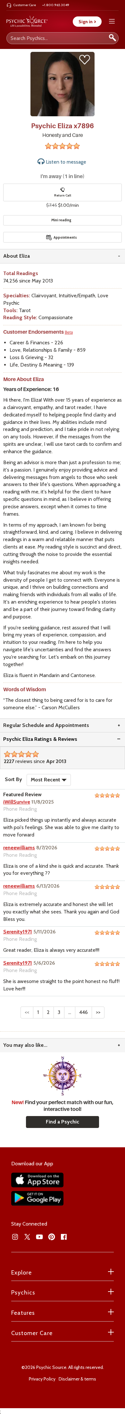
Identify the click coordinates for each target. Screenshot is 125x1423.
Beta (69, 332)
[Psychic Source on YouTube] (39, 1237)
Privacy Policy (42, 1379)
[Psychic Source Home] (27, 21)
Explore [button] (21, 1272)
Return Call (62, 195)
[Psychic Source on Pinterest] (51, 1237)
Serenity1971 (17, 932)
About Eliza (16, 256)
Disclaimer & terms (77, 1379)
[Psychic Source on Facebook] (64, 1237)
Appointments (65, 237)
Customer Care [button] (32, 1333)
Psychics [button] (23, 1292)
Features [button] (23, 1312)
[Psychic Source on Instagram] (15, 1237)
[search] (112, 38)
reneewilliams (19, 848)
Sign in (87, 21)
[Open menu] (112, 21)
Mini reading (61, 220)
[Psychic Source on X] (27, 1237)
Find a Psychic (62, 1122)
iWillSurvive (16, 802)
